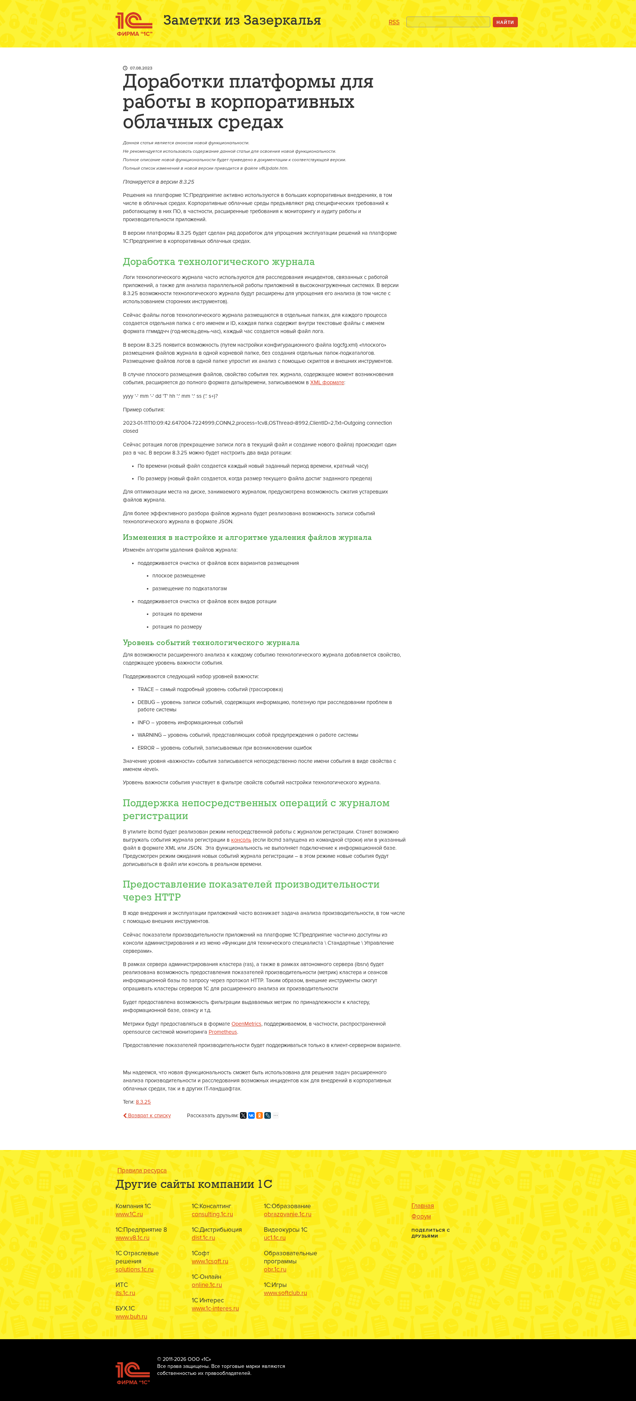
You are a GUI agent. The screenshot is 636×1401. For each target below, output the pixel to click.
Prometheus (223, 1032)
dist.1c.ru (203, 1238)
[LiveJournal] (267, 1115)
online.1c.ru (207, 1285)
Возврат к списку (149, 1115)
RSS (394, 22)
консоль (241, 840)
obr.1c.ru (275, 1269)
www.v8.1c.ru (132, 1238)
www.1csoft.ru (210, 1261)
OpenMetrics (246, 1024)
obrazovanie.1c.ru (287, 1214)
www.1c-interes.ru (215, 1308)
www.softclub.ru (285, 1293)
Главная (422, 1206)
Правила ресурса (142, 1170)
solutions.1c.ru (134, 1269)
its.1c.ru (125, 1293)
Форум (421, 1216)
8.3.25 (143, 1102)
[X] (243, 1115)
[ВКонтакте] (251, 1115)
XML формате (327, 382)
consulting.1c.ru (212, 1214)
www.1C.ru (129, 1214)
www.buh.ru (131, 1316)
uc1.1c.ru (275, 1238)
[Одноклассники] (259, 1115)
